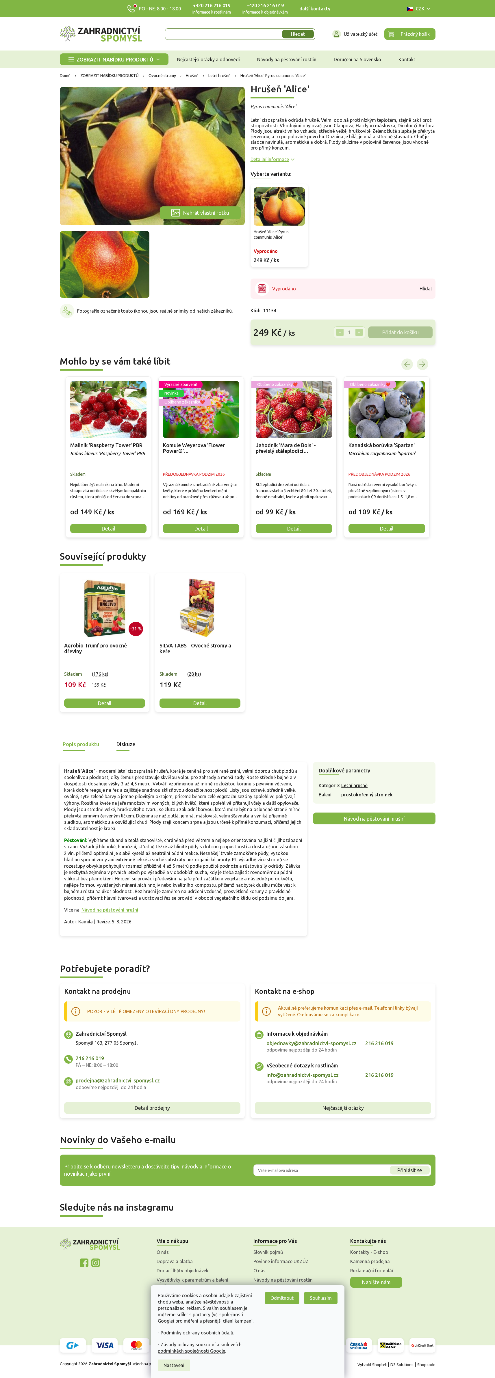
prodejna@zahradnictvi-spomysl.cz (118, 1080)
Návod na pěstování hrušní (109, 909)
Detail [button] (108, 528)
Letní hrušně (354, 785)
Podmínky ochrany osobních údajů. (197, 1332)
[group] (108, 457)
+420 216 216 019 (211, 5)
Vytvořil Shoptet (372, 1364)
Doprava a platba (175, 1261)
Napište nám (376, 1282)
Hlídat (426, 288)
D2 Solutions (402, 1364)
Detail (105, 703)
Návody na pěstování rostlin (283, 1279)
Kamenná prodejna (370, 1261)
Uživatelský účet (360, 34)
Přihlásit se (409, 1170)
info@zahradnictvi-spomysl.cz (302, 1075)
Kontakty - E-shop (369, 1252)
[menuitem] (114, 59)
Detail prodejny (152, 1108)
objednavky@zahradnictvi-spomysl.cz (311, 1043)
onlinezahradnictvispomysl (84, 1263)
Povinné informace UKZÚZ (281, 1261)
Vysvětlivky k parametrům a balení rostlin (192, 1283)
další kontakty (314, 8)
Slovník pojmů (268, 1252)
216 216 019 (90, 1058)
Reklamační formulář (372, 1270)
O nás (163, 1252)
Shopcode (426, 1364)
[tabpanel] (104, 642)
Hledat (298, 34)
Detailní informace (270, 159)
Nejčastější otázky (343, 1108)
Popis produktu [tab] (81, 744)
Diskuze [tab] (125, 744)
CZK (420, 8)
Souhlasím (321, 1298)
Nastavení (174, 1365)
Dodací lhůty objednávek (182, 1270)
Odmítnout (282, 1298)
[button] (108, 507)
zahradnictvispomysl (95, 1263)
